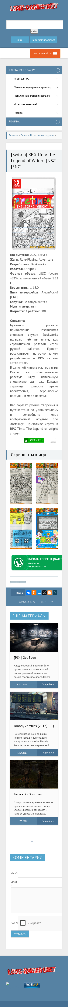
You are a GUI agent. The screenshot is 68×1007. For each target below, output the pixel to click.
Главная (13, 135)
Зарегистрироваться (43, 40)
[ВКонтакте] (28, 592)
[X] (44, 592)
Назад (19, 592)
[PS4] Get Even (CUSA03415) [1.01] (28, 659)
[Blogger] (49, 592)
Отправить (20, 934)
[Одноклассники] (34, 592)
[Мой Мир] (39, 592)
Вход (20, 40)
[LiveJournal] (55, 592)
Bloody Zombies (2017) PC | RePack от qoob (34, 728)
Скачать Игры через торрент (37, 135)
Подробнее (48, 684)
